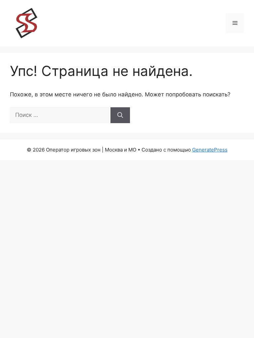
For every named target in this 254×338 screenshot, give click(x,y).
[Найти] (120, 115)
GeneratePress (210, 150)
